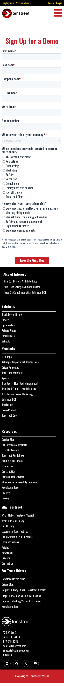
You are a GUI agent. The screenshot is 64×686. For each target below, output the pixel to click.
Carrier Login (54, 3)
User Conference (10, 450)
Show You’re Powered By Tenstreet (20, 482)
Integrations (8, 466)
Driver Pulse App (10, 367)
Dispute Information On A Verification (21, 596)
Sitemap (7, 655)
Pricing (5, 547)
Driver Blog (7, 584)
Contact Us (7, 563)
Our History (8, 526)
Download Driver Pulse (13, 579)
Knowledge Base (10, 487)
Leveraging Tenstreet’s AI (15, 531)
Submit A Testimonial (13, 461)
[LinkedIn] (7, 663)
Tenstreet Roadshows (13, 455)
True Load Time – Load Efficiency (19, 389)
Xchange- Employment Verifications (20, 362)
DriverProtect (9, 410)
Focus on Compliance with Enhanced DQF (24, 292)
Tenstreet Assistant (12, 373)
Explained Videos (10, 542)
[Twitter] (26, 663)
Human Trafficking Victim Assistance (21, 601)
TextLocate (7, 405)
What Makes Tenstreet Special (18, 515)
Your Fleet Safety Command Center (21, 287)
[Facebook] (16, 663)
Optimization (8, 325)
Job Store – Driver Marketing (17, 394)
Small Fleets (8, 336)
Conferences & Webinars (14, 445)
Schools (6, 341)
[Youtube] (35, 663)
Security (6, 493)
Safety (5, 320)
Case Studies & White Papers (17, 537)
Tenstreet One (9, 415)
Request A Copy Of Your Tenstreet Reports (24, 590)
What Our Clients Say (13, 521)
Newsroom (7, 553)
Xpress (5, 378)
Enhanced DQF (9, 399)
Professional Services (13, 477)
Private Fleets (9, 331)
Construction (8, 471)
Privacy (5, 498)
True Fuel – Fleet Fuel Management (20, 383)
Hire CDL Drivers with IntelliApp (20, 281)
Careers (6, 558)
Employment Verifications (16, 3)
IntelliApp (7, 357)
